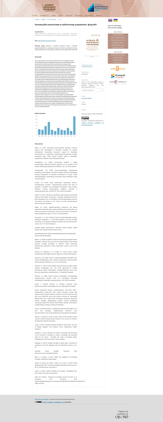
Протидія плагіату (118, 47)
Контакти (99, 15)
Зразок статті (118, 62)
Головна (34, 15)
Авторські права (118, 57)
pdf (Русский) (88, 66)
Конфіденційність (118, 60)
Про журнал (44, 15)
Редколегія (69, 15)
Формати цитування (88, 90)
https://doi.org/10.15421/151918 (47, 41)
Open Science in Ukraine (42, 399)
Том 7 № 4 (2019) (51, 19)
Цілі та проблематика (118, 37)
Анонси (60, 15)
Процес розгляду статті (118, 40)
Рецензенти (78, 15)
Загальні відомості (118, 35)
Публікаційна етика (118, 45)
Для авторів (89, 15)
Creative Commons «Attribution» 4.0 (53, 402)
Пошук (127, 15)
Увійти (129, 1)
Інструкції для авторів (118, 55)
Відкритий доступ (118, 42)
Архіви (54, 15)
